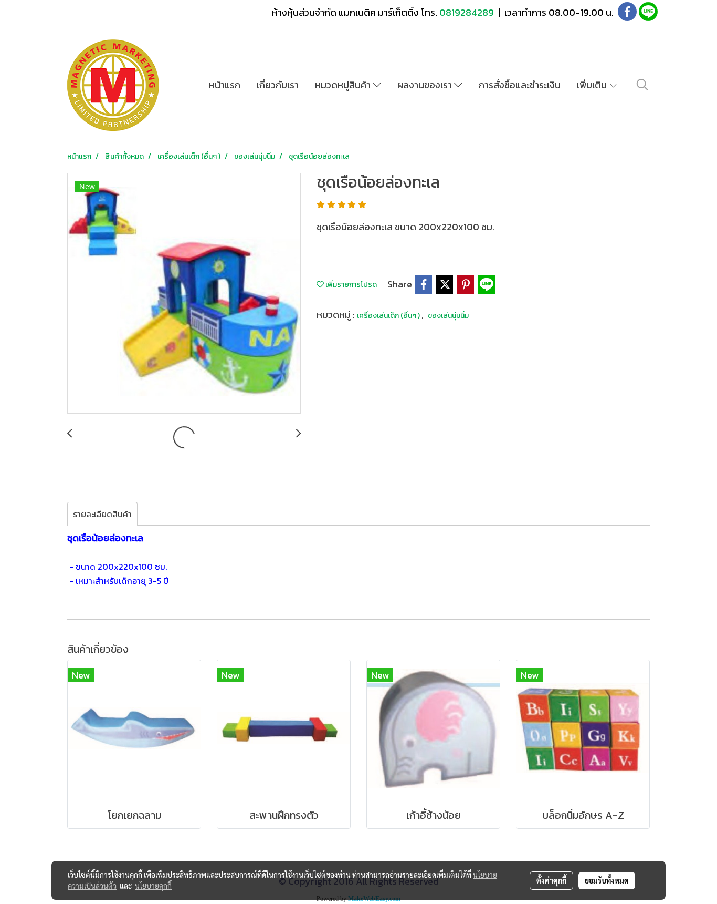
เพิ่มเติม (593, 85)
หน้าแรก (224, 85)
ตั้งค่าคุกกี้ (551, 880)
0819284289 (467, 12)
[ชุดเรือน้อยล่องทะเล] (184, 293)
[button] (642, 85)
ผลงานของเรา (425, 85)
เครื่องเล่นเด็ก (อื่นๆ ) (389, 315)
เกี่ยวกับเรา (278, 85)
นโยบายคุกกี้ (153, 885)
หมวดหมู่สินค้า (344, 85)
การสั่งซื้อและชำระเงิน (520, 85)
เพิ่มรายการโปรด (350, 284)
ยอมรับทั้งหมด (607, 880)
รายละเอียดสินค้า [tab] (102, 514)
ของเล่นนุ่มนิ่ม (448, 315)
